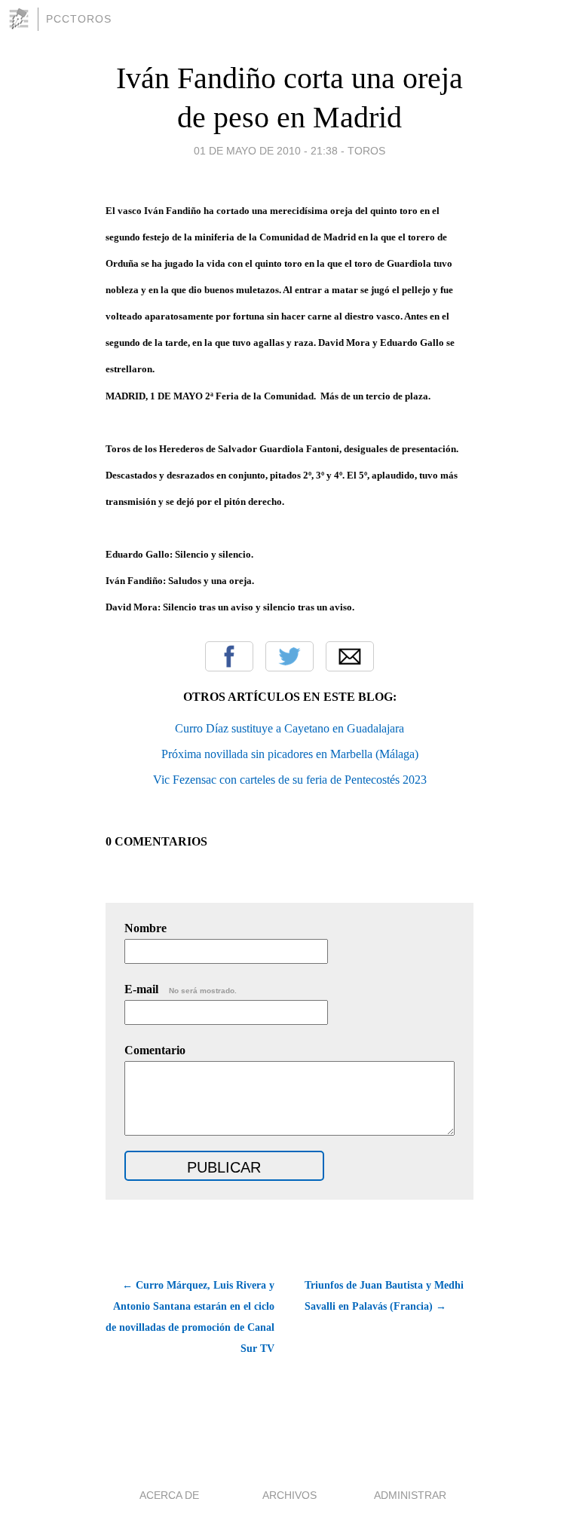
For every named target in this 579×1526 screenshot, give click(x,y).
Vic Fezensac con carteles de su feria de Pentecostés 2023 (290, 779)
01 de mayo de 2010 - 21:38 (266, 151)
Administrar (410, 1495)
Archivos (289, 1495)
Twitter (289, 656)
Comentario (154, 1050)
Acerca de (169, 1495)
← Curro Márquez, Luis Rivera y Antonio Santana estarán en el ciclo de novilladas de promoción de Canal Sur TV (190, 1317)
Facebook (229, 656)
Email (350, 656)
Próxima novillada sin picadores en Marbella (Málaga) (289, 754)
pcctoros (79, 19)
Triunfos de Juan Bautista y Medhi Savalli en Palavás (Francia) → (384, 1296)
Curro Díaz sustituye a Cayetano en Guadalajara (289, 728)
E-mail (180, 989)
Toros (366, 151)
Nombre (145, 928)
